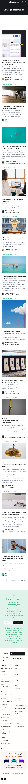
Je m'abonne (18, 623)
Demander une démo (17, 654)
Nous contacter (17, 658)
